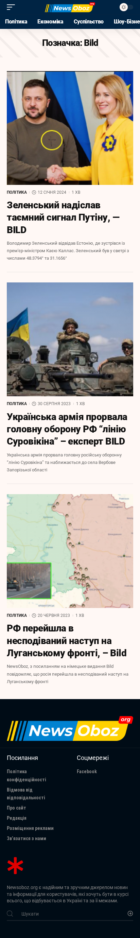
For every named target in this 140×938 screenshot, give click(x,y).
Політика (17, 192)
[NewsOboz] (70, 7)
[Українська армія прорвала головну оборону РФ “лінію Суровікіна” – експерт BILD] (70, 339)
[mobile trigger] (12, 7)
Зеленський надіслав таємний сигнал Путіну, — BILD (63, 217)
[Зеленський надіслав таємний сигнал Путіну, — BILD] (70, 128)
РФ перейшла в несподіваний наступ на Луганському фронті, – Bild (66, 641)
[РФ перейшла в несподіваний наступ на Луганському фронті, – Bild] (70, 551)
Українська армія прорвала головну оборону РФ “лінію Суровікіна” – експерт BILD (67, 429)
